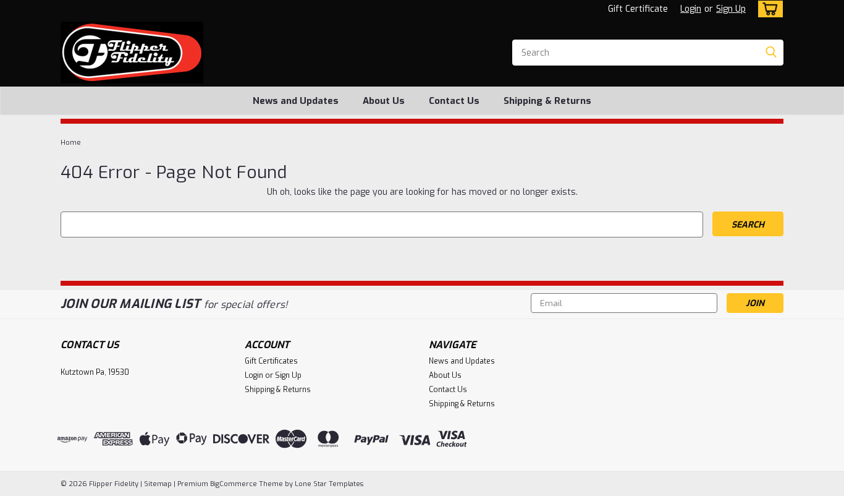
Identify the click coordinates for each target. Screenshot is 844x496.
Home (71, 142)
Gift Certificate (638, 9)
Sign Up (731, 9)
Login (690, 9)
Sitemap (158, 484)
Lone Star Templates (329, 484)
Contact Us (454, 101)
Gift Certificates (271, 361)
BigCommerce (233, 484)
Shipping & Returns (547, 101)
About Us (384, 101)
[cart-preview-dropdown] (767, 9)
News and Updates (296, 101)
